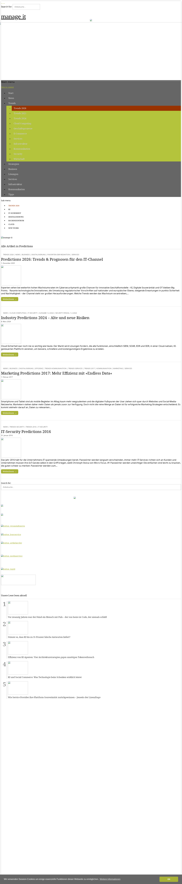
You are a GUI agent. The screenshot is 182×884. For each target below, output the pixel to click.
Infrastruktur (20, 143)
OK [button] (168, 879)
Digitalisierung (16, 217)
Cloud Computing (22, 123)
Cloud (11, 224)
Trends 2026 (20, 108)
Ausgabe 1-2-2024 (46, 313)
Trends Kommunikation (55, 368)
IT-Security (32, 313)
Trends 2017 (89, 368)
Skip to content (7, 87)
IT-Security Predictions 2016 (26, 431)
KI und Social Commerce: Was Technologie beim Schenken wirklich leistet (45, 677)
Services (18, 138)
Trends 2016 (31, 427)
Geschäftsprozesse (23, 128)
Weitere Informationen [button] (110, 879)
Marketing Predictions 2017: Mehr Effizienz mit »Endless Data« (56, 373)
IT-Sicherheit (14, 213)
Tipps (11, 194)
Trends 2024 (20, 118)
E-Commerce (20, 133)
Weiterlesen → (10, 299)
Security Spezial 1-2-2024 (66, 313)
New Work (13, 228)
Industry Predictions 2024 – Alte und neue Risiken (45, 317)
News (11, 98)
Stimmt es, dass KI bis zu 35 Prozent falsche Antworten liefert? (39, 637)
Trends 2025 (20, 113)
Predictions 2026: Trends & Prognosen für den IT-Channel (52, 259)
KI (9, 209)
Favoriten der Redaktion (58, 254)
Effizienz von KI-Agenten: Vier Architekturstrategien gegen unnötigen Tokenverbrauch (51, 657)
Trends (12, 103)
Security (18, 153)
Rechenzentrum (16, 220)
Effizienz (39, 368)
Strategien (13, 164)
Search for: (6, 6)
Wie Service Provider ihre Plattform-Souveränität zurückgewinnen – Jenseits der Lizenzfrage (54, 697)
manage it (13, 16)
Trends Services (75, 368)
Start (10, 93)
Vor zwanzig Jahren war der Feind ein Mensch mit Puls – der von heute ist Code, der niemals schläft (57, 617)
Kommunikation (22, 148)
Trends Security (17, 427)
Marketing (118, 368)
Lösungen (13, 174)
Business (12, 169)
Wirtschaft (19, 158)
